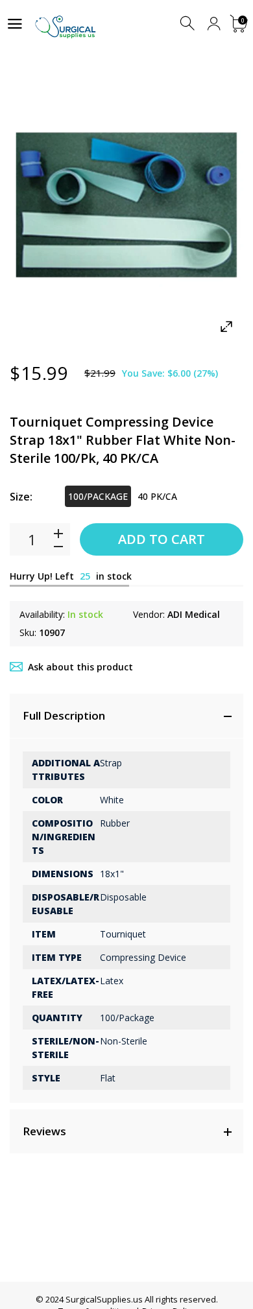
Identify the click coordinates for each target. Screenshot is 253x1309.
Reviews (44, 1131)
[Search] (188, 23)
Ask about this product (80, 667)
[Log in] (213, 23)
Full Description (64, 715)
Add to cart (161, 539)
